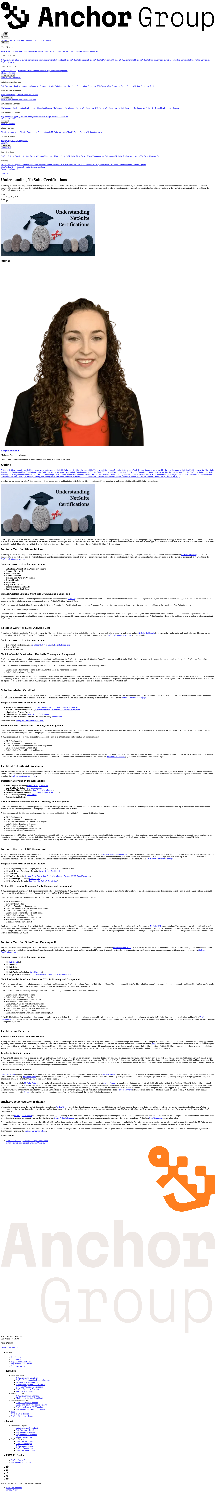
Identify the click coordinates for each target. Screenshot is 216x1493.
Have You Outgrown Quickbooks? (101, 156)
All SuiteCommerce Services (145, 86)
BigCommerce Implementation (13, 108)
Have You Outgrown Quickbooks (29, 1387)
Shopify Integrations (20, 141)
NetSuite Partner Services (197, 60)
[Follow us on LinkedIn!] (7, 1476)
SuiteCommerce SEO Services (96, 86)
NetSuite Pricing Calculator (12, 156)
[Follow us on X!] (7, 1470)
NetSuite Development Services (107, 60)
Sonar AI (4, 143)
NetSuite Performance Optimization (35, 60)
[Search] (2, 35)
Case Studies (6, 148)
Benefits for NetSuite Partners (141, 477)
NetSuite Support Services (152, 60)
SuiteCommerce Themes (28, 95)
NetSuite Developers (24, 1444)
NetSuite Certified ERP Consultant (35, 474)
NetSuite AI (39, 51)
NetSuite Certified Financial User (14, 470)
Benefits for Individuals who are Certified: (87, 477)
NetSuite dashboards (146, 633)
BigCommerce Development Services (68, 108)
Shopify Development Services (32, 132)
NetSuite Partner (29, 1077)
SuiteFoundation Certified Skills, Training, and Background (99, 472)
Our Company (27, 40)
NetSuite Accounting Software (13, 71)
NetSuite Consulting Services (60, 60)
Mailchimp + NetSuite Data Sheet (29, 1398)
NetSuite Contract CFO (25, 1450)
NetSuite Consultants (24, 1441)
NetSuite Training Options (135, 165)
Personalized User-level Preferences (66, 710)
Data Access (31, 795)
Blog (3, 167)
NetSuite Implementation (11, 60)
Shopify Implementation (10, 132)
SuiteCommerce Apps (9, 95)
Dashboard (43, 786)
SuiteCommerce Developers (27, 1430)
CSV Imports (34, 879)
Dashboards (36, 645)
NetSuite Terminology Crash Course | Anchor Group (27, 1141)
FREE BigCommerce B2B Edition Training (108, 165)
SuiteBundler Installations (43, 790)
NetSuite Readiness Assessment (127, 156)
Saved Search (47, 645)
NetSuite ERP (155, 926)
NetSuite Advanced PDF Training (29, 1407)
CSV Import (44, 714)
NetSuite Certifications (116, 756)
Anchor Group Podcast (14, 167)
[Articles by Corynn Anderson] (76, 445)
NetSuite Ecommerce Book (34, 167)
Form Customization (34, 788)
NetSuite (5, 43)
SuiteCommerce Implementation (13, 86)
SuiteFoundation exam (122, 948)
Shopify (5, 121)
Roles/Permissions (64, 974)
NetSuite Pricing (50, 51)
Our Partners (16, 1359)
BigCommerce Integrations (27, 116)
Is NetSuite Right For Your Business (30, 1385)
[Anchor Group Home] (108, 31)
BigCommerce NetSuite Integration (120, 108)
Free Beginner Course (23, 1116)
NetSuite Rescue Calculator (33, 156)
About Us (5, 38)
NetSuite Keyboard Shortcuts (27, 1396)
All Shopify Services (95, 132)
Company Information (45, 707)
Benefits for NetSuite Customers (117, 477)
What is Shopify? (8, 124)
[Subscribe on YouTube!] (7, 1479)
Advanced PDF (70, 876)
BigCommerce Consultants (26, 1432)
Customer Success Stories (11, 40)
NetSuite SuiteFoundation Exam (115, 854)
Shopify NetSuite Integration (55, 132)
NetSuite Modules (32, 71)
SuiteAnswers (57, 716)
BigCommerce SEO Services (94, 108)
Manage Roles (42, 792)
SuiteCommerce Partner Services (121, 86)
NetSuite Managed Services (131, 60)
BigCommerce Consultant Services (39, 108)
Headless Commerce (28, 99)
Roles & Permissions (62, 645)
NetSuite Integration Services (83, 60)
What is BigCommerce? (10, 99)
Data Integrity (34, 881)
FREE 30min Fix (8, 73)
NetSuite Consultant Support (68, 51)
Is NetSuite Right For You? (77, 156)
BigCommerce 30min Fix (21, 1462)
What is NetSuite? (8, 51)
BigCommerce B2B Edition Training (30, 1409)
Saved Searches (36, 972)
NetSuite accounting (189, 555)
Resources (6, 145)
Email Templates (83, 876)
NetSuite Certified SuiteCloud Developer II (154, 474)
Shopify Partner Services (77, 132)
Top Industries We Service (21, 1364)
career (153, 1044)
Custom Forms (75, 707)
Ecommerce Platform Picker (55, 156)
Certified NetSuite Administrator (136, 472)
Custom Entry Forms (33, 876)
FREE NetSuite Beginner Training (14, 165)
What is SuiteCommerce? (11, 78)
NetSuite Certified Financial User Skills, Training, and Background (87, 470)
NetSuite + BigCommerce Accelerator (53, 116)
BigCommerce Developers (26, 1435)
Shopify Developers (24, 1437)
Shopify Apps (6, 141)
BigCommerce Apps (9, 116)
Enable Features (62, 707)
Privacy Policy (12, 1490)
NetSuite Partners (8, 1074)
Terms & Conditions (14, 1488)
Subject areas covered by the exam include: (44, 470)
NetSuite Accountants (24, 1446)
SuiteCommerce (8, 75)
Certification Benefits (62, 477)
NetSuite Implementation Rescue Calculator (33, 1380)
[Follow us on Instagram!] (7, 1473)
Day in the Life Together (42, 40)
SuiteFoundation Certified (32, 472)
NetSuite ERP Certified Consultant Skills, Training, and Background (110, 474)
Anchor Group (109, 1083)
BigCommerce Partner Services (146, 108)
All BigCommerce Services (169, 108)
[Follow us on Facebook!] (7, 1467)
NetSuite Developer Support (91, 51)
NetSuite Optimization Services (175, 60)
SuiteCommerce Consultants (27, 1428)
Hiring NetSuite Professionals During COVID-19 (25, 1143)
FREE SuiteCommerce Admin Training (43, 165)
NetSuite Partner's (109, 1074)
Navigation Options (42, 710)
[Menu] (6, 34)
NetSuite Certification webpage (13, 559)
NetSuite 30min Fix (18, 1460)
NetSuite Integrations (59, 71)
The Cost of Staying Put (149, 156)
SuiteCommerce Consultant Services (40, 86)
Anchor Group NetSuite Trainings (166, 477)
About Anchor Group (19, 1366)
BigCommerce (7, 97)
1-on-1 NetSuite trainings (64, 1118)
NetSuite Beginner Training (27, 1403)
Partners (27, 1092)
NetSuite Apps (45, 71)
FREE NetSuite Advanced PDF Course (75, 165)
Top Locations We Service (21, 1361)
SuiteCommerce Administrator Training (31, 1405)
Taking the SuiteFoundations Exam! (30, 721)
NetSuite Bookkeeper (24, 1448)
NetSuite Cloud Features (25, 51)
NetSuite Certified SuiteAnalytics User (129, 470)
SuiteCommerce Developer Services (69, 86)
